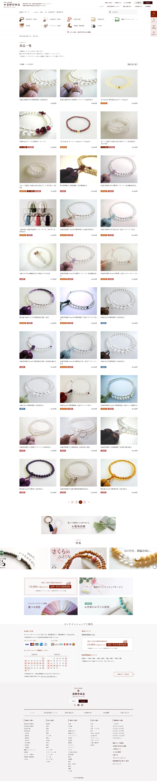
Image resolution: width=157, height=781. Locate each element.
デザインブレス (95, 740)
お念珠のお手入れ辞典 (119, 746)
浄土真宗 (27, 743)
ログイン (154, 21)
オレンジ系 (49, 759)
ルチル (70, 728)
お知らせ (115, 755)
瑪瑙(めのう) (71, 731)
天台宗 (27, 733)
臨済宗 (27, 735)
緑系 (47, 733)
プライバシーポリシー (119, 758)
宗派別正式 (100, 19)
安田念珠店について (113, 6)
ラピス (70, 750)
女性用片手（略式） (56, 19)
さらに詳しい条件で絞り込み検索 (80, 32)
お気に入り (153, 34)
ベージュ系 (49, 754)
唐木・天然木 (72, 764)
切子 (92, 731)
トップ (101, 6)
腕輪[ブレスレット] (29, 750)
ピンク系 (48, 735)
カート (153, 15)
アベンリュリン (72, 735)
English (148, 3)
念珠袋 (28, 26)
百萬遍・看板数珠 (79, 26)
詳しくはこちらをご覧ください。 (49, 676)
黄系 (47, 745)
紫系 (47, 747)
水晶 (41, 12)
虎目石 (70, 738)
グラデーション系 (51, 752)
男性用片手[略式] (29, 724)
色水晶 (70, 726)
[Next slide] (137, 558)
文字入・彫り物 (95, 733)
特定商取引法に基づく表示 (121, 761)
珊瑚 (69, 768)
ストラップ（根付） (56, 26)
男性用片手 (60, 12)
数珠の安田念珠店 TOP (25, 36)
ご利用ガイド (118, 3)
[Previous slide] (19, 558)
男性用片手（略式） (32, 19)
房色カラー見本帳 (118, 743)
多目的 (92, 745)
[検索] (110, 12)
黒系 (47, 728)
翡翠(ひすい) (71, 733)
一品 (45, 12)
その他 (99, 26)
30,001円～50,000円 (118, 733)
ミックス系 (49, 750)
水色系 (48, 740)
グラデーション (95, 738)
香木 (69, 761)
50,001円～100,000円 (119, 735)
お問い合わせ (108, 3)
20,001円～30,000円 (118, 731)
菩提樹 (70, 759)
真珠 (69, 766)
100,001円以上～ (117, 738)
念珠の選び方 (127, 6)
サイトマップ (117, 764)
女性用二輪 (77, 19)
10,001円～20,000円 (118, 728)
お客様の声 (138, 6)
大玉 (92, 726)
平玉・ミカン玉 (95, 728)
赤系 (47, 743)
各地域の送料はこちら (88, 634)
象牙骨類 (70, 754)
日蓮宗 (27, 747)
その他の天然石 (72, 752)
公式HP (138, 3)
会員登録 (154, 28)
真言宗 (27, 745)
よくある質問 (127, 3)
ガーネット (71, 747)
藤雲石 (70, 743)
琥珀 (69, 757)
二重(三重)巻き (95, 743)
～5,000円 (115, 724)
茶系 (47, 726)
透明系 (48, 724)
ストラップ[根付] (29, 754)
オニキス (70, 745)
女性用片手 (51, 12)
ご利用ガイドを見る (122, 674)
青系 (47, 738)
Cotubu (36, 12)
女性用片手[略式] (29, 726)
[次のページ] (88, 502)
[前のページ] (68, 502)
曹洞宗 (27, 738)
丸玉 (92, 724)
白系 (47, 731)
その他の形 (94, 735)
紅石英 (70, 740)
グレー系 (48, 757)
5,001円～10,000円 (118, 726)
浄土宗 (27, 740)
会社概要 (148, 6)
